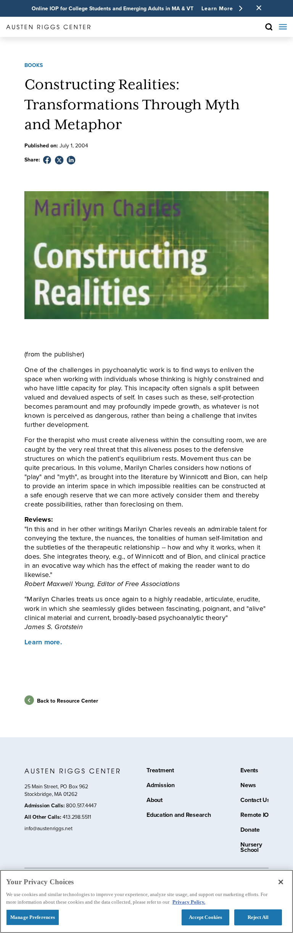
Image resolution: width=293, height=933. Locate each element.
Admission (160, 786)
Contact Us (255, 800)
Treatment (160, 771)
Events (249, 771)
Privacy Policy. (188, 902)
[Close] (280, 882)
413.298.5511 (77, 817)
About (154, 800)
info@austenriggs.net (48, 828)
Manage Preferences (32, 917)
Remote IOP (256, 815)
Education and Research (178, 815)
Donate (250, 830)
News (248, 786)
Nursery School (251, 848)
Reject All (258, 917)
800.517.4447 (81, 806)
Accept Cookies (205, 917)
